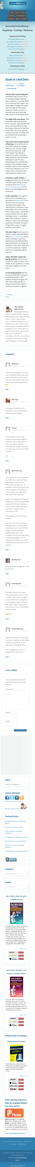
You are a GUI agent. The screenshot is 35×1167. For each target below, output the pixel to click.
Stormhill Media (21, 1158)
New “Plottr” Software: (17, 44)
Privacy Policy (13, 1163)
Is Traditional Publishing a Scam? (16, 837)
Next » (8, 297)
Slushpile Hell (18, 200)
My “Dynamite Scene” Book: (17, 58)
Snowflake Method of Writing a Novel (16, 822)
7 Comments (21, 85)
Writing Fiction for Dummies (16, 1041)
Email (8, 721)
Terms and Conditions (17, 1166)
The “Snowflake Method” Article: (17, 39)
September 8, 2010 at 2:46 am (20, 473)
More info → (24, 949)
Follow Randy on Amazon (14, 801)
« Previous (9, 295)
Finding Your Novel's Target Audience (14, 846)
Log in (18, 1160)
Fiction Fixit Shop (17, 236)
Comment (9, 689)
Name (8, 712)
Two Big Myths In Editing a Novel (16, 851)
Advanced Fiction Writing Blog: (17, 49)
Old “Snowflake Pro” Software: (17, 46)
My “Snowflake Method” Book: (17, 42)
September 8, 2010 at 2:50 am (20, 562)
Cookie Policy (22, 1163)
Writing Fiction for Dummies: (17, 60)
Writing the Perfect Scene (14, 827)
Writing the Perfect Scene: (17, 55)
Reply (7, 389)
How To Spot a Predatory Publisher (13, 832)
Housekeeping (11, 88)
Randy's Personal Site (13, 809)
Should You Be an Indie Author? (16, 841)
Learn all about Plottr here (15, 1133)
